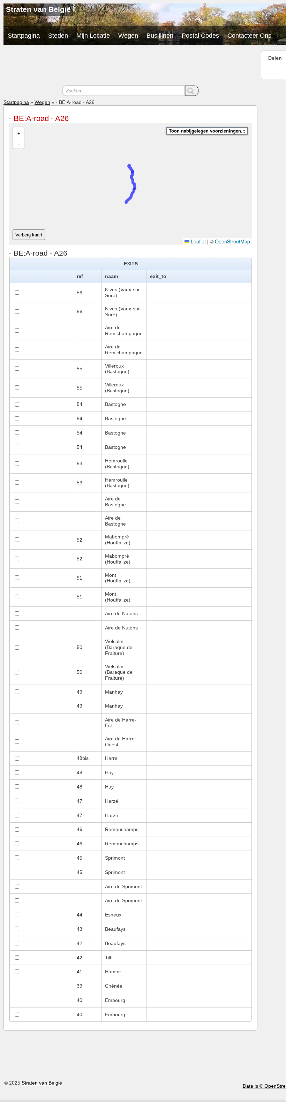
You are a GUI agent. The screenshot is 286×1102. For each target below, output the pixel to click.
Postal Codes (200, 35)
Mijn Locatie (93, 35)
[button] (18, 132)
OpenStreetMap (232, 241)
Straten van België (42, 1083)
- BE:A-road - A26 (39, 118)
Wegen (128, 35)
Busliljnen (159, 35)
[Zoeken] (191, 90)
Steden (58, 35)
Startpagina (24, 35)
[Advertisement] (130, 66)
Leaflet (197, 241)
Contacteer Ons (249, 35)
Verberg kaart (28, 234)
